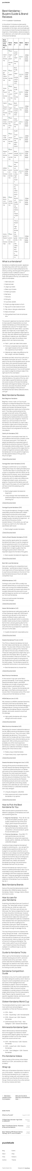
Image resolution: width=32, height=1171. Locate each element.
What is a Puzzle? (7, 1115)
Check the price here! (27, 57)
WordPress (27, 1168)
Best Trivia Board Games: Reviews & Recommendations (12, 1126)
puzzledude (6, 2)
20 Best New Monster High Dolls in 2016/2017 (12, 1120)
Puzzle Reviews (17, 20)
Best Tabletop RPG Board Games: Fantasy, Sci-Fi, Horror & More (12, 1132)
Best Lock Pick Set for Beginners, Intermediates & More (22, 1097)
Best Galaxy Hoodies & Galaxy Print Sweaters (6, 1097)
